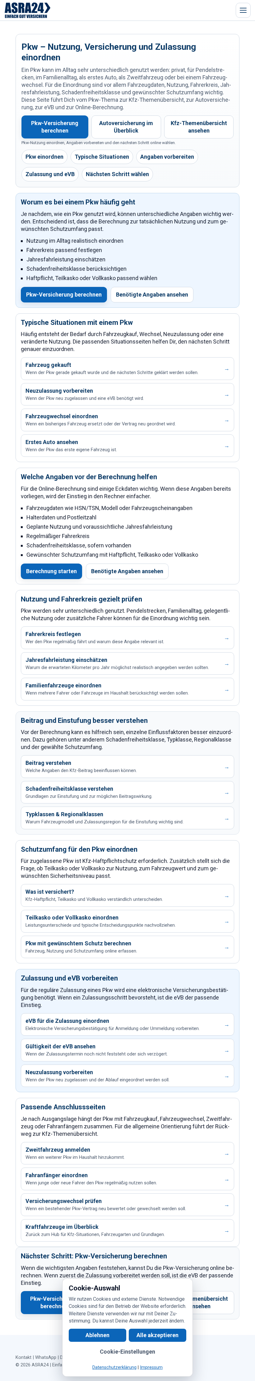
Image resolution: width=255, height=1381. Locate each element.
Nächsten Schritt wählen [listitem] (117, 174)
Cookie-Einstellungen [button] (127, 1351)
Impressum (151, 1367)
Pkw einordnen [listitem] (44, 156)
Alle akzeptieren (157, 1335)
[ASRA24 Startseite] (27, 10)
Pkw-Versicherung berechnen (54, 127)
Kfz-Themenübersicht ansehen (199, 127)
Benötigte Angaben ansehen (152, 294)
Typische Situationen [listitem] (102, 156)
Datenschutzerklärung (114, 1367)
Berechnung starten (51, 571)
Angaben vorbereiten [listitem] (167, 156)
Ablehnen (97, 1335)
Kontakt (23, 1357)
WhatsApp (45, 1357)
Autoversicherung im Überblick (126, 127)
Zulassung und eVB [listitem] (50, 174)
